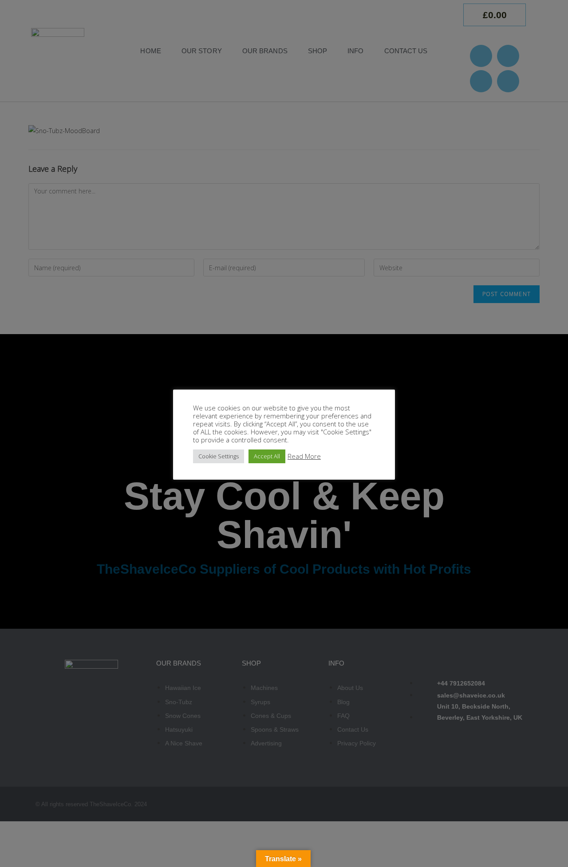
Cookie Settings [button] (218, 456)
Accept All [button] (267, 456)
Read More (304, 456)
